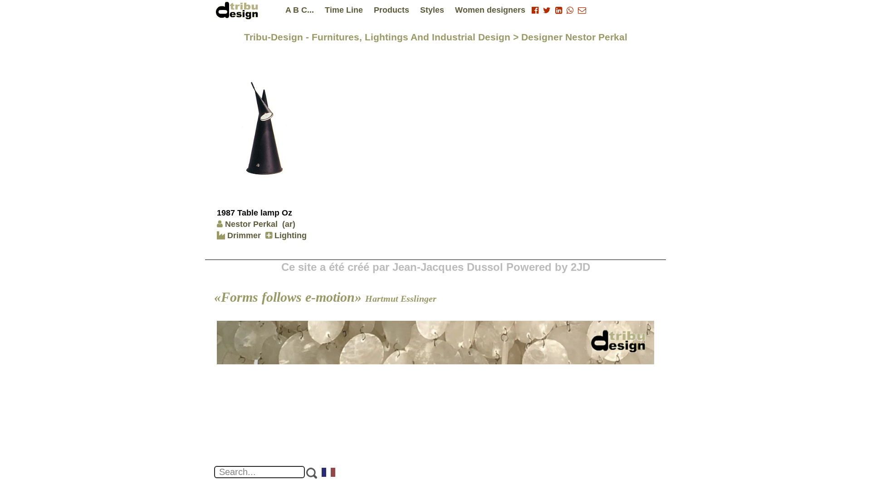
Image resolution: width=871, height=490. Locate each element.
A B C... (299, 10)
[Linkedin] (558, 10)
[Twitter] (547, 10)
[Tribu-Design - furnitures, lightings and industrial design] (238, 10)
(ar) (288, 224)
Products (391, 10)
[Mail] (582, 10)
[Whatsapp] (570, 10)
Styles (432, 10)
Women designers (490, 10)
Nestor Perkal (251, 224)
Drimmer (243, 235)
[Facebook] (535, 10)
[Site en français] (329, 473)
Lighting (289, 235)
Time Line (344, 10)
